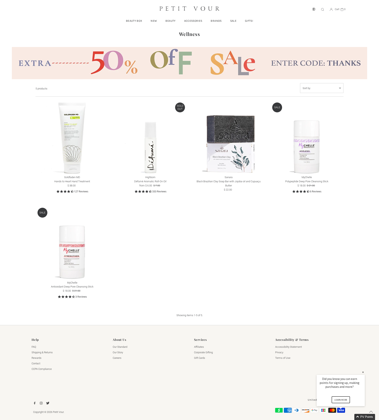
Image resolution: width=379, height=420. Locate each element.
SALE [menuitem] (233, 21)
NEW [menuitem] (154, 21)
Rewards (36, 357)
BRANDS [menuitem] (216, 21)
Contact (36, 363)
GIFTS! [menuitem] (249, 21)
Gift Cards (199, 357)
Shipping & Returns (42, 352)
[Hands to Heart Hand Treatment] (72, 137)
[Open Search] (322, 9)
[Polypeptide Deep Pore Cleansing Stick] (306, 137)
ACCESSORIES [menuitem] (193, 21)
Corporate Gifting (203, 352)
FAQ (34, 346)
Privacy (279, 352)
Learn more (340, 399)
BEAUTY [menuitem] (170, 21)
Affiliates (199, 346)
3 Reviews (81, 296)
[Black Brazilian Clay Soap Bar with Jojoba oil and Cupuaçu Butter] (228, 137)
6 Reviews (315, 191)
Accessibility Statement (288, 346)
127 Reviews (81, 191)
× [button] (363, 372)
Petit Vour (58, 412)
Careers (117, 357)
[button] (345, 417)
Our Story (118, 352)
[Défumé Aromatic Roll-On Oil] (150, 137)
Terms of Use (282, 357)
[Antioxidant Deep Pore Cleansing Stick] (72, 242)
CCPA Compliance (42, 368)
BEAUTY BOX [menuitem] (134, 21)
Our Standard (120, 346)
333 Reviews (159, 191)
